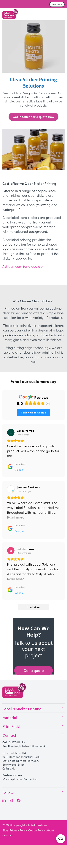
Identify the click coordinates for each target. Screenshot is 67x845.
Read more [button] (15, 517)
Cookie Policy (36, 830)
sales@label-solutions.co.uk (28, 746)
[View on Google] (11, 432)
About (50, 830)
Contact (7, 835)
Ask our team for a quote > (22, 266)
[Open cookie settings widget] (60, 838)
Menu (63, 16)
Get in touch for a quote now (33, 116)
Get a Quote (57, 4)
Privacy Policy (18, 830)
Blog (5, 830)
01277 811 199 (17, 742)
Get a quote (33, 670)
